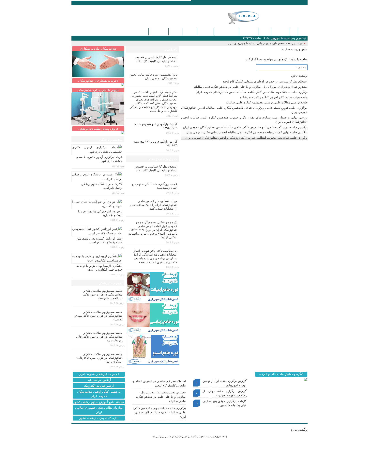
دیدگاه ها (175, 31)
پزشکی (265, 31)
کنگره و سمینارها (226, 31)
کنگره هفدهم (158, 31)
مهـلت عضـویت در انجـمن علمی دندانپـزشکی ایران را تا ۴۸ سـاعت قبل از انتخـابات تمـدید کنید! (153, 205)
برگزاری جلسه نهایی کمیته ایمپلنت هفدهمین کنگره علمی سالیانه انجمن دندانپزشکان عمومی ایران (247, 132)
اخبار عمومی (248, 31)
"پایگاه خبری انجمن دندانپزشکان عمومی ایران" (178, 437)
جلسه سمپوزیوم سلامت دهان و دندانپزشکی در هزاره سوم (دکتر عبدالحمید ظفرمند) (102, 294)
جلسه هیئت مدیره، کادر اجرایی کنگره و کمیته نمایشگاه (274, 97)
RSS (91, 2)
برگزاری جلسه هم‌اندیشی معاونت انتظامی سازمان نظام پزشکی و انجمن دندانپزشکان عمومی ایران (246, 137)
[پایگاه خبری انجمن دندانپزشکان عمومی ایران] (249, 17)
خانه (303, 31)
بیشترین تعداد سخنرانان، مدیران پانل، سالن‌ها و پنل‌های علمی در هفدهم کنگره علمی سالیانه (251, 86)
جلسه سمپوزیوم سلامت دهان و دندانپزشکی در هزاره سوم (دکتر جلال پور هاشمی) (99, 336)
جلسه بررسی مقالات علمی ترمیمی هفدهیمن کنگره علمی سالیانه (267, 102)
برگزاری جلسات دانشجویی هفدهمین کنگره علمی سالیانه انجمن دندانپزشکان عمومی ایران (252, 92)
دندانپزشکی (280, 31)
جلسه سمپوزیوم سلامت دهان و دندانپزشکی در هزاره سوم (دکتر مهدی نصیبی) (98, 315)
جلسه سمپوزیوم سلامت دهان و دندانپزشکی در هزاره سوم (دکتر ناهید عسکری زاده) (99, 357)
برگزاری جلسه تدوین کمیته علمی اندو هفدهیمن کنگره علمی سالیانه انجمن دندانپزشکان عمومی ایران (245, 127)
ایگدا (293, 31)
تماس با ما (205, 31)
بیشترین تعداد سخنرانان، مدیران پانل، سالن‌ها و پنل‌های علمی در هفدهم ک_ (255, 43)
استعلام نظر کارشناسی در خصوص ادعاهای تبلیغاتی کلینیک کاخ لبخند (265, 81)
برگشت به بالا (299, 429)
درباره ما (190, 31)
